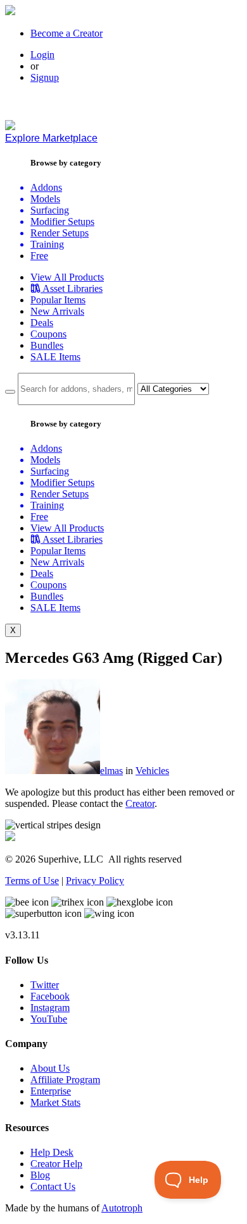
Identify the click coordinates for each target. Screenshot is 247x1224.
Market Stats (55, 1102)
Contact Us (52, 1186)
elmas (111, 770)
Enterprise (50, 1091)
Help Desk (51, 1152)
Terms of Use (32, 880)
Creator (140, 803)
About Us (50, 1068)
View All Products (67, 277)
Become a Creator (66, 33)
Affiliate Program (65, 1079)
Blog (40, 1175)
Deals (41, 322)
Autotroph (121, 1208)
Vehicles (152, 770)
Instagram (50, 1007)
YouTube (48, 1019)
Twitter (44, 984)
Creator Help (56, 1163)
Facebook (50, 996)
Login (42, 54)
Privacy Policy (95, 880)
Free (39, 255)
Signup (44, 77)
